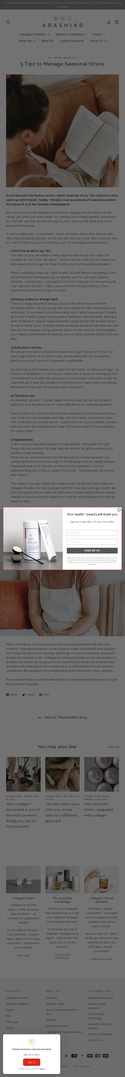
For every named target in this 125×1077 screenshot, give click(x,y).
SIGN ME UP (92, 550)
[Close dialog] (119, 509)
